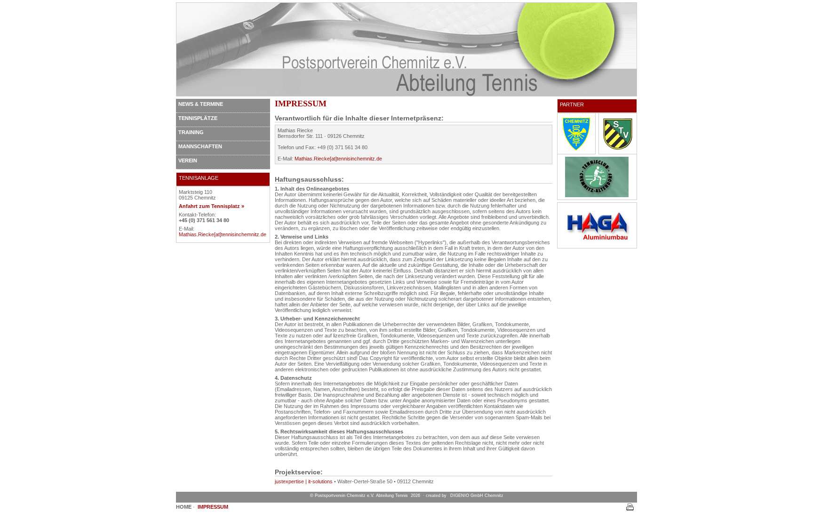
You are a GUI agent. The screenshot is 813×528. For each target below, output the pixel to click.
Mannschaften (200, 146)
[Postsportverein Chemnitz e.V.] (576, 152)
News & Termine (200, 104)
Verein (187, 160)
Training (191, 132)
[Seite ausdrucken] (630, 510)
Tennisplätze (197, 118)
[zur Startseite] (406, 94)
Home (183, 507)
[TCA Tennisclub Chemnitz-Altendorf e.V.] (597, 195)
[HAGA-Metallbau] (597, 244)
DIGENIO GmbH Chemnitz (476, 495)
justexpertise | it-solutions (304, 481)
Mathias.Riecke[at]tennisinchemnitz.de (222, 234)
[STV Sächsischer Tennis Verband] (618, 152)
